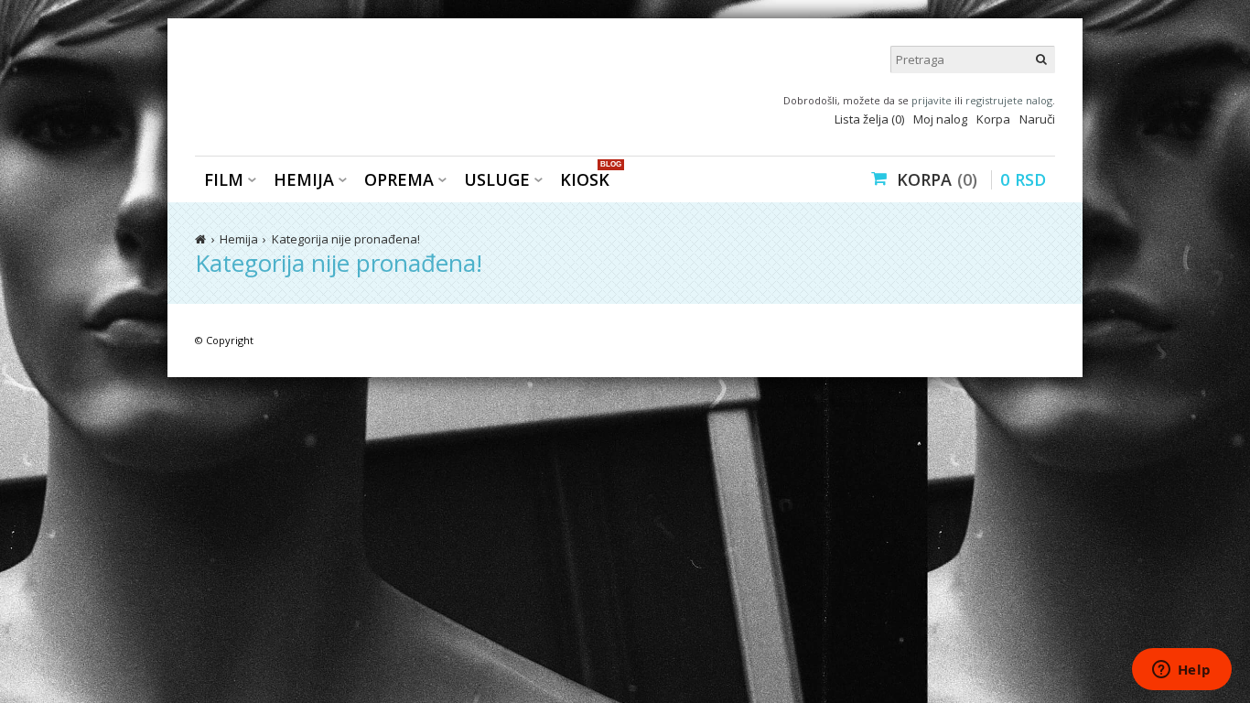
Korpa (993, 119)
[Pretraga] (1041, 59)
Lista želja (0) (869, 119)
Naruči (1037, 119)
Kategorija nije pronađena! (346, 239)
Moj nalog (940, 119)
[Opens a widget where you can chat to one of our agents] (1181, 671)
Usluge (497, 179)
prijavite (931, 100)
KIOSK (589, 178)
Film (223, 179)
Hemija (304, 179)
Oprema (399, 179)
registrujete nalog (1008, 100)
